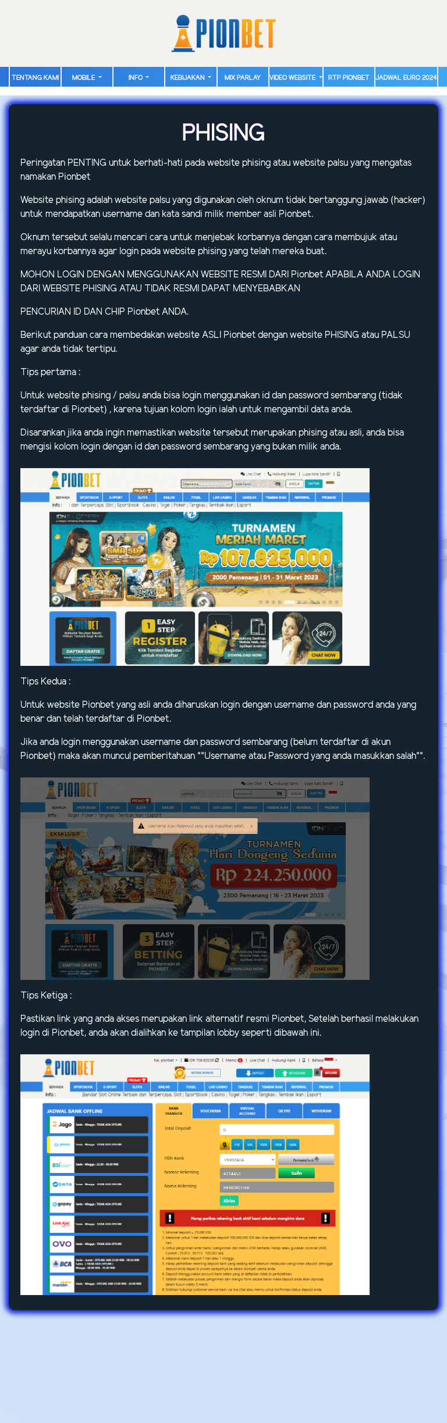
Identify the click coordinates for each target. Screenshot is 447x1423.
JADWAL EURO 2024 (406, 78)
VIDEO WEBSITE (293, 78)
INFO (136, 78)
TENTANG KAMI (35, 78)
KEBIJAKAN (189, 78)
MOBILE (84, 78)
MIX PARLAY (243, 78)
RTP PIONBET (349, 78)
